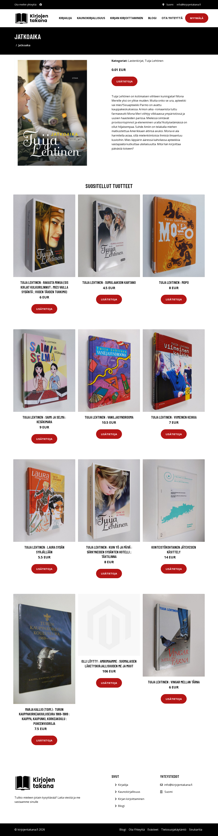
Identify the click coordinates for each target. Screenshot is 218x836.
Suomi (169, 4)
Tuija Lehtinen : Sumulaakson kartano (109, 282)
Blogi (152, 18)
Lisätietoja (124, 81)
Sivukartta (195, 829)
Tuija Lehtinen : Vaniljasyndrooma (109, 417)
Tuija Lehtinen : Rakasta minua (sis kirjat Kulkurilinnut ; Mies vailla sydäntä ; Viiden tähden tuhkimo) (44, 287)
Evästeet (152, 829)
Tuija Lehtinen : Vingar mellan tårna (174, 682)
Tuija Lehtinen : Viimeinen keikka (174, 417)
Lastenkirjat (135, 61)
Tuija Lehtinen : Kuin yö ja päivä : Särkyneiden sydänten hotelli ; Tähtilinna (109, 552)
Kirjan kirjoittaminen (126, 18)
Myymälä (196, 18)
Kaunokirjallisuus (91, 18)
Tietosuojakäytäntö (173, 829)
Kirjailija (65, 18)
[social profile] (40, 4)
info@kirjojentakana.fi (189, 4)
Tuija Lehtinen (154, 61)
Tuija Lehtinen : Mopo (174, 282)
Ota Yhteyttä (172, 18)
